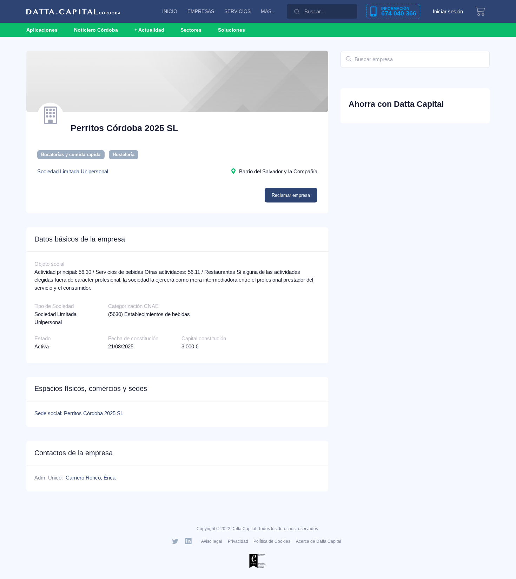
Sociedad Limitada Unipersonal (72, 171)
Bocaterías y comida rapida (70, 154)
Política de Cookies (271, 541)
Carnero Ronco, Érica (90, 478)
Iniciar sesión (448, 11)
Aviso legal (211, 541)
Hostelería (123, 154)
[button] (149, 30)
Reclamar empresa (291, 195)
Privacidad (238, 541)
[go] (348, 59)
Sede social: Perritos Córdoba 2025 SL (78, 413)
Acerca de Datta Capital (318, 541)
